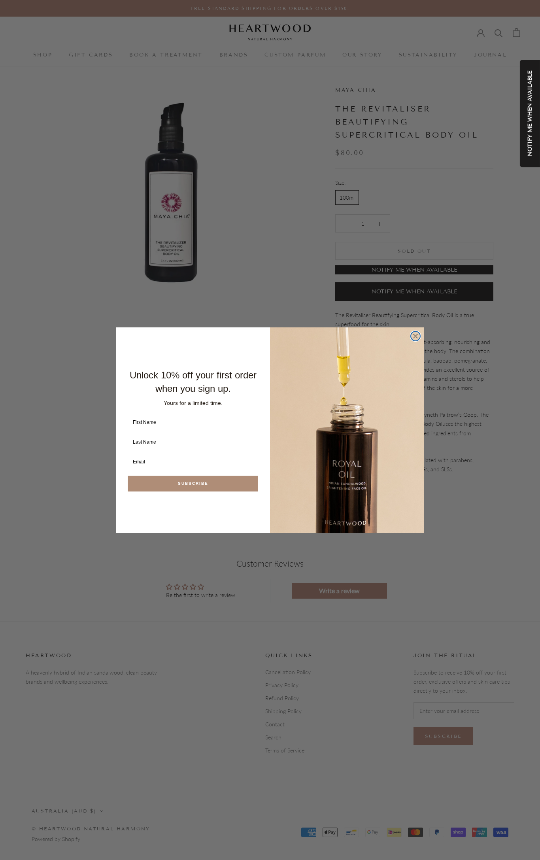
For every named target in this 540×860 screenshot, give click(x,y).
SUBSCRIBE (193, 483)
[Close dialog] (415, 336)
